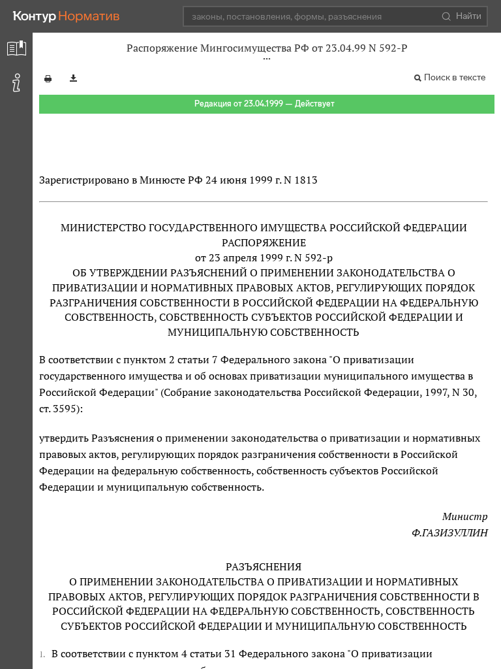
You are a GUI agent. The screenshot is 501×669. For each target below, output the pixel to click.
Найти (468, 16)
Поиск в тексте (454, 77)
